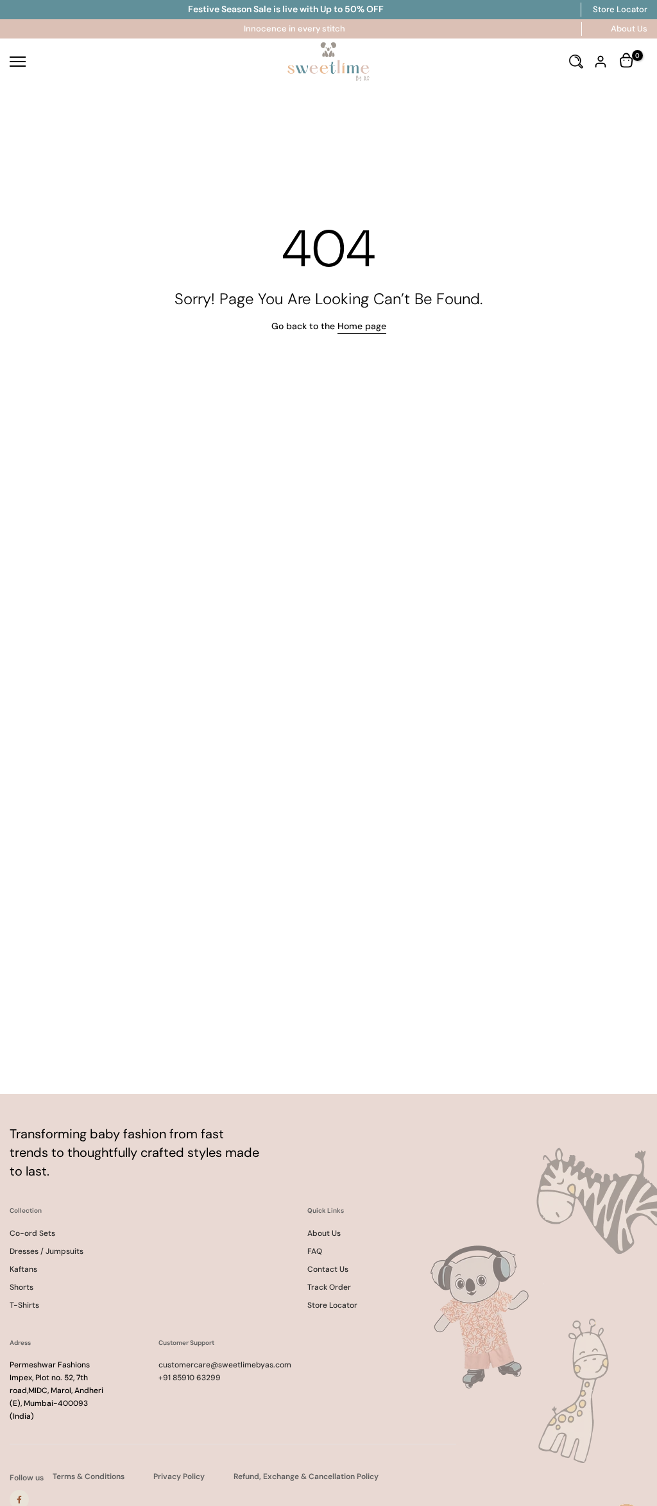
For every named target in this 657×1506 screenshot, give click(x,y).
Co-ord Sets (32, 1233)
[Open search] (576, 62)
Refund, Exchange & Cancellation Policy (306, 1476)
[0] (627, 61)
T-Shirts (24, 1305)
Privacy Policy (179, 1476)
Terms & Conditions (88, 1476)
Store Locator (620, 9)
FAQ (314, 1251)
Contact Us (327, 1269)
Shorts (21, 1287)
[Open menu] (109, 61)
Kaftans (23, 1269)
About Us (629, 28)
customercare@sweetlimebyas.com (224, 1365)
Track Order (329, 1287)
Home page (361, 326)
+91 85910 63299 (189, 1378)
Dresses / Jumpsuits (46, 1251)
